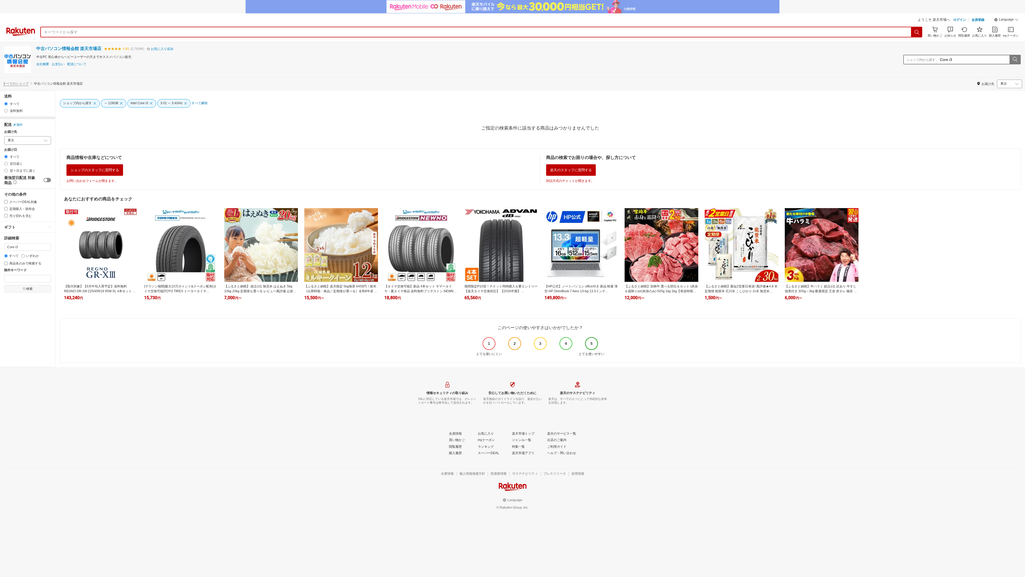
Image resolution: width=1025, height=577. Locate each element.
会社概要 (42, 64)
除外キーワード (15, 270)
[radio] (6, 104)
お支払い (58, 64)
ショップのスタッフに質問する (94, 170)
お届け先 (10, 132)
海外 (19, 125)
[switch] (47, 180)
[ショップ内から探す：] (1015, 59)
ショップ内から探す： (922, 60)
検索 (29, 289)
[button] (1006, 20)
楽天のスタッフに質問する (571, 170)
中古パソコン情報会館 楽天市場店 (68, 48)
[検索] (917, 32)
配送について (76, 64)
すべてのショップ (16, 83)
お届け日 (10, 149)
